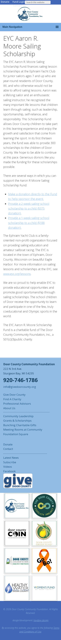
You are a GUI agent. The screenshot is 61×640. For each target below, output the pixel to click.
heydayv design (41, 620)
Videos (7, 466)
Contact (17, 5)
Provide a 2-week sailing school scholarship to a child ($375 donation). (28, 208)
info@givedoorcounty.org (19, 387)
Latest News (11, 457)
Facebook (9, 471)
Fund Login (19, 1)
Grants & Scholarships (17, 420)
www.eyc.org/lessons (17, 274)
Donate (5, 1)
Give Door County (14, 394)
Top (57, 635)
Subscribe (9, 462)
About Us (9, 408)
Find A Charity (12, 399)
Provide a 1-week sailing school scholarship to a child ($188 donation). (28, 223)
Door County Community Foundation (31, 14)
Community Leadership (18, 416)
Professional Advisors (17, 403)
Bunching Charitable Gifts (19, 425)
